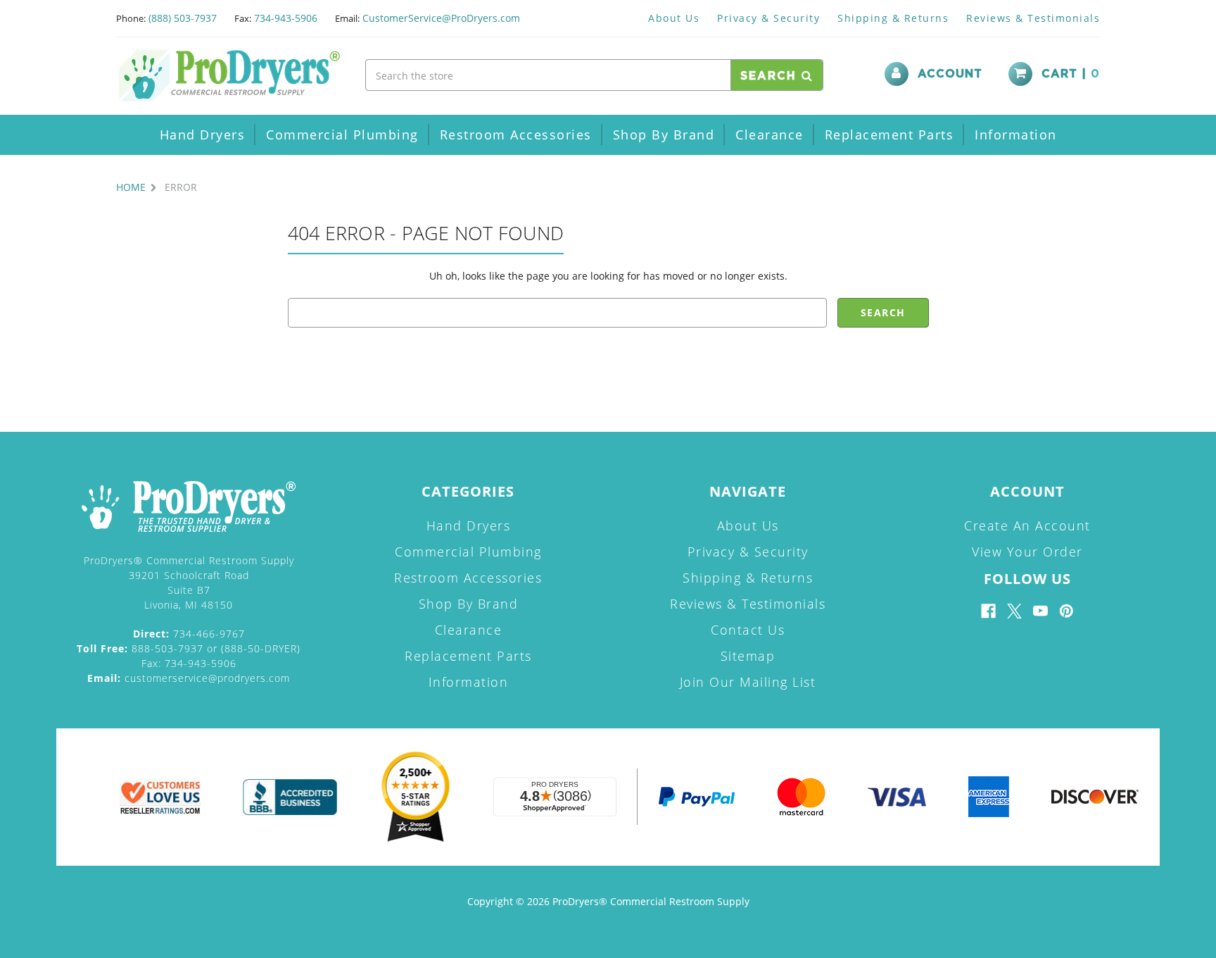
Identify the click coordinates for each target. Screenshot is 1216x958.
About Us (673, 18)
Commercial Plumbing (342, 134)
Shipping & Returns (893, 18)
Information (1016, 134)
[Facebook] (988, 611)
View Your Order (1027, 551)
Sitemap (748, 655)
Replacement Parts (889, 134)
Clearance (769, 134)
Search (771, 76)
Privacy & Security (768, 18)
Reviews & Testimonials (1033, 18)
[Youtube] (1040, 611)
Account (950, 74)
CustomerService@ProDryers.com (441, 18)
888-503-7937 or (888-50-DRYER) (188, 648)
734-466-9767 (189, 633)
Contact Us (748, 629)
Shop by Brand (664, 134)
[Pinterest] (1066, 611)
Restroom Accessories (516, 134)
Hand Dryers (203, 134)
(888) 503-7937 (182, 18)
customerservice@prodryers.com (188, 678)
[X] (1014, 611)
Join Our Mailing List (748, 681)
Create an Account (1027, 525)
